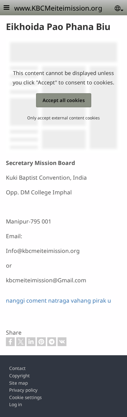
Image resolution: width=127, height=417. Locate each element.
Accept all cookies (64, 100)
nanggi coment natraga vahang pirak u (58, 300)
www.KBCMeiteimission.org (58, 8)
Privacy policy (23, 390)
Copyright (19, 376)
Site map (18, 383)
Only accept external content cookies (63, 118)
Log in (15, 404)
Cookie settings (25, 397)
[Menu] (10, 8)
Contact (17, 368)
